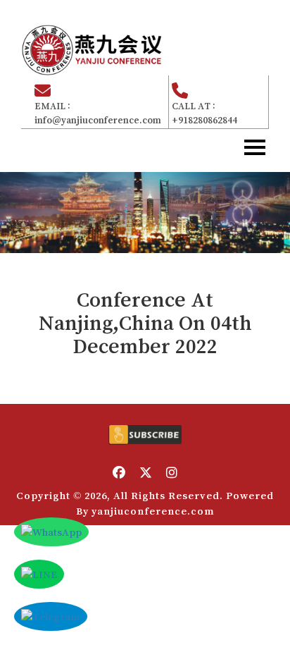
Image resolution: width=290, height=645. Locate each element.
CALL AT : (204, 113)
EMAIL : (97, 113)
